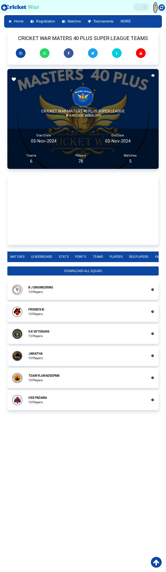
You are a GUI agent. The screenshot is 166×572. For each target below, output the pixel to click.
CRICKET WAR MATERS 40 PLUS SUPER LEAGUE (82, 111)
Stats (64, 256)
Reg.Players (139, 256)
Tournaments (103, 21)
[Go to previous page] (4, 7)
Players (116, 256)
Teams (98, 256)
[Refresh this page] (161, 7)
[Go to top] (156, 562)
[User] (155, 5)
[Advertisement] (83, 210)
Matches (74, 21)
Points (80, 256)
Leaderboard (41, 256)
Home (19, 21)
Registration (45, 21)
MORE (126, 21)
